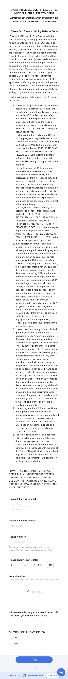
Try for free (53, 675)
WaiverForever (32, 675)
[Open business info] (61, 672)
